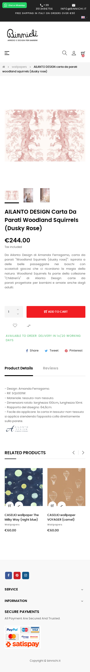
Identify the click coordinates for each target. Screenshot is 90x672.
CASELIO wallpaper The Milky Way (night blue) (22, 517)
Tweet (54, 350)
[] (10, 506)
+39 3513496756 (44, 6)
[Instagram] (25, 575)
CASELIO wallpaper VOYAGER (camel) (61, 517)
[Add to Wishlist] (15, 326)
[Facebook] (8, 575)
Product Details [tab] (19, 368)
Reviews (50, 368)
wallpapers (12, 525)
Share (34, 350)
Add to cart (57, 311)
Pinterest (76, 350)
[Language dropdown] (45, 18)
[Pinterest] (17, 575)
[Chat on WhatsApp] (14, 5)
